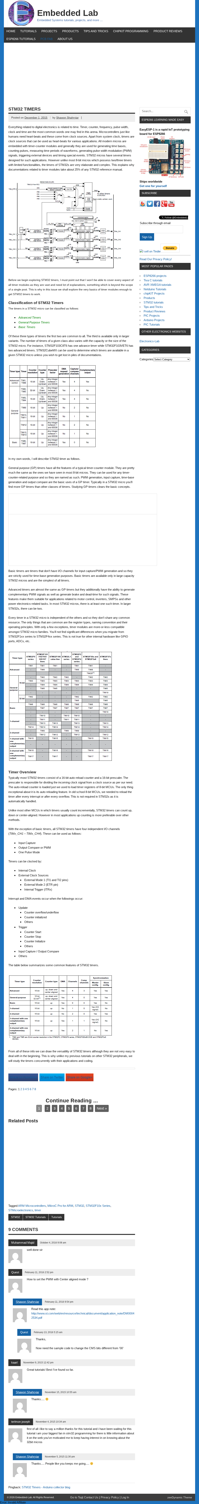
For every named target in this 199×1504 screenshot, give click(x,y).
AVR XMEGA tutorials (157, 284)
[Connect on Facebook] (157, 205)
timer (38, 1210)
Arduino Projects (154, 320)
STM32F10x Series (98, 1205)
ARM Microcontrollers (32, 1205)
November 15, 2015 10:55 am (60, 1392)
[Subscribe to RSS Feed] (143, 205)
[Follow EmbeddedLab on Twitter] (150, 205)
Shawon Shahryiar (67, 117)
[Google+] (164, 205)
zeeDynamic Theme (179, 1497)
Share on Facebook (23, 1077)
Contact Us (91, 1497)
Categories (146, 359)
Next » (102, 1108)
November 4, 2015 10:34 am (51, 1421)
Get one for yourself (153, 186)
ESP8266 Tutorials (21, 39)
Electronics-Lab (149, 341)
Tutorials (28, 31)
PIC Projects (152, 315)
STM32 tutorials (154, 302)
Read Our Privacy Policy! (156, 259)
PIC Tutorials (152, 324)
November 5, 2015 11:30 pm (60, 1456)
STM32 (79, 1205)
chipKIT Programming (130, 31)
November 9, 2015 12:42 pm (38, 1362)
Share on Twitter (52, 1077)
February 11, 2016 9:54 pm (59, 1301)
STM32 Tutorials (35, 1217)
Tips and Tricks (96, 31)
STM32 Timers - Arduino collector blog (46, 1487)
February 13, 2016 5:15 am (48, 1332)
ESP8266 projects (155, 275)
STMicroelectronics (20, 1210)
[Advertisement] (99, 72)
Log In (125, 1497)
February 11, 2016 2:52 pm (39, 1272)
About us (65, 39)
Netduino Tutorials (155, 289)
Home (10, 31)
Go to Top (76, 1497)
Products (70, 31)
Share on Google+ (79, 1077)
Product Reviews (168, 31)
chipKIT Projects (154, 293)
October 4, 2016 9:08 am (53, 1242)
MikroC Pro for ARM (60, 1205)
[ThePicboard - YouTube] (171, 205)
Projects (49, 31)
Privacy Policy (110, 1497)
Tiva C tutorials (153, 280)
